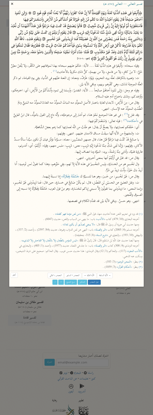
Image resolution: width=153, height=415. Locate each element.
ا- (55, 282)
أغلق (14, 275)
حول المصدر (94, 282)
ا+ (61, 282)
